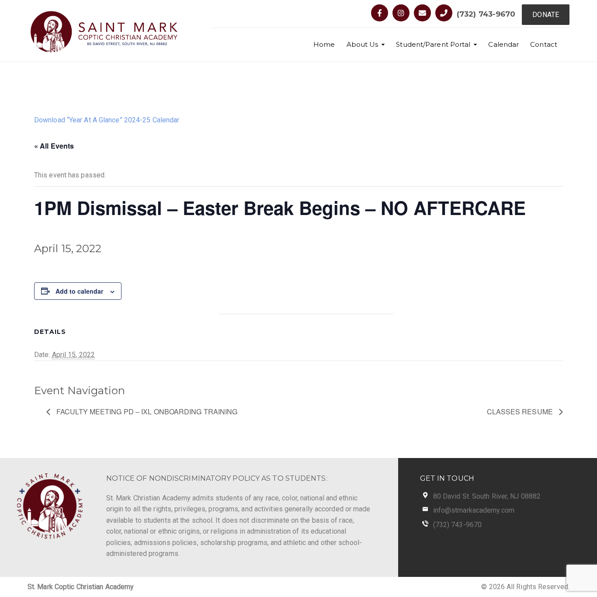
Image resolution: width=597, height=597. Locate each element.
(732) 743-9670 (486, 14)
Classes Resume (521, 411)
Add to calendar (79, 291)
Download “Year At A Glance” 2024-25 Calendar (106, 120)
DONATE (545, 14)
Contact (543, 44)
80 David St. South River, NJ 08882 (487, 496)
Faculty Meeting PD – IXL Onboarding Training (146, 411)
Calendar (503, 44)
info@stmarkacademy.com (473, 510)
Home (324, 44)
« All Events (54, 146)
